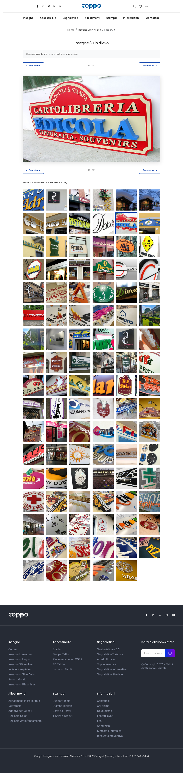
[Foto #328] (79, 339)
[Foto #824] (103, 431)
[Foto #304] (79, 200)
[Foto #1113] (56, 547)
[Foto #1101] (56, 501)
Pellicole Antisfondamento (25, 721)
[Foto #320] (56, 246)
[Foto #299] (149, 339)
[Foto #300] (33, 362)
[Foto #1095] (103, 570)
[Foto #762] (126, 362)
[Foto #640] (103, 362)
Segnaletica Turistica (110, 654)
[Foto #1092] (56, 478)
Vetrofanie (14, 706)
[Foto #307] (149, 200)
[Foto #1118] (126, 547)
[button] (134, 6)
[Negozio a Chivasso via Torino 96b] (56, 431)
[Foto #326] (149, 246)
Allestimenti (92, 18)
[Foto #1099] (33, 501)
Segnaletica (70, 18)
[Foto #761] (126, 408)
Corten (12, 649)
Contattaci (153, 18)
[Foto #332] (103, 339)
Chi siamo (103, 706)
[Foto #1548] (149, 315)
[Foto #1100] (79, 501)
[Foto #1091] (33, 478)
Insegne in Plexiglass (22, 684)
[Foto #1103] (126, 501)
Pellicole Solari (17, 716)
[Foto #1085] (103, 454)
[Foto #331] (103, 269)
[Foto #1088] (149, 431)
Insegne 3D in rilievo (21, 664)
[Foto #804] (103, 292)
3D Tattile (59, 664)
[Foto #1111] (126, 524)
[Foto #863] (79, 408)
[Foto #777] (56, 292)
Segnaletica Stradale (110, 674)
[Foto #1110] (149, 524)
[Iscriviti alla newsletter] (170, 653)
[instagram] (60, 6)
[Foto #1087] (56, 570)
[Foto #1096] (126, 478)
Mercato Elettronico (109, 731)
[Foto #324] (103, 246)
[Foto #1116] (149, 547)
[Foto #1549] (33, 339)
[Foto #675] (56, 362)
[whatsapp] (54, 6)
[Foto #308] (33, 223)
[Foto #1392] (126, 315)
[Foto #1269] (126, 570)
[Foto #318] (33, 454)
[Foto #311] (79, 223)
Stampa (111, 18)
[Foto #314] (103, 385)
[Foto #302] (126, 339)
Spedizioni (103, 726)
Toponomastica (106, 664)
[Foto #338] (126, 269)
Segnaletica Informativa (112, 669)
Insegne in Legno (19, 659)
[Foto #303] (56, 200)
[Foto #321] (79, 385)
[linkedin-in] (43, 6)
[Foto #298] (33, 200)
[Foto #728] (33, 431)
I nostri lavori (105, 716)
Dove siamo (104, 711)
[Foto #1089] (149, 454)
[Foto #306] (126, 200)
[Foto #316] (149, 223)
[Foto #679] (56, 339)
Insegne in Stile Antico (22, 674)
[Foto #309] (56, 223)
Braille (57, 649)
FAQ (99, 721)
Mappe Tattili (61, 654)
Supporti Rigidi (62, 701)
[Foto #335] (33, 408)
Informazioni (131, 18)
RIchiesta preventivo (110, 736)
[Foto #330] (79, 269)
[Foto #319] (33, 246)
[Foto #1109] (33, 547)
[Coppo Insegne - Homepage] (91, 6)
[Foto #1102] (103, 501)
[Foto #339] (149, 269)
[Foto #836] (126, 431)
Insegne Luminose (20, 654)
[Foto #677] (33, 385)
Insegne (28, 18)
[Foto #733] (103, 408)
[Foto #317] (56, 385)
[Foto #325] (126, 246)
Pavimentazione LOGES (67, 659)
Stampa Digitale (63, 706)
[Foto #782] (79, 431)
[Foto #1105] (33, 524)
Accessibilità (48, 18)
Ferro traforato (17, 679)
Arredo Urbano (106, 659)
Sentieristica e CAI (108, 649)
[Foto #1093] (79, 478)
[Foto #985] (79, 454)
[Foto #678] (79, 362)
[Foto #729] (149, 408)
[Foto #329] (56, 269)
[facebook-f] (37, 6)
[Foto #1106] (79, 570)
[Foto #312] (103, 223)
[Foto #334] (149, 385)
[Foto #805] (126, 292)
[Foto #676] (149, 362)
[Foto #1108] (79, 524)
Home (71, 29)
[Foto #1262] (149, 292)
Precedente (34, 65)
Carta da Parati (62, 711)
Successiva (148, 65)
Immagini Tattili (62, 669)
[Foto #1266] (56, 454)
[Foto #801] (79, 292)
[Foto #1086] (126, 454)
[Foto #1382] (56, 315)
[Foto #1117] (33, 570)
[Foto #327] (33, 269)
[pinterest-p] (48, 6)
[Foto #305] (103, 200)
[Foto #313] (126, 385)
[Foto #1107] (56, 524)
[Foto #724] (33, 292)
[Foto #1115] (103, 547)
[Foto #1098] (149, 478)
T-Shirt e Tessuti (63, 716)
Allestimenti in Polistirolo (24, 701)
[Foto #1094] (103, 478)
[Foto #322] (79, 246)
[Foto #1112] (103, 524)
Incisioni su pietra (19, 669)
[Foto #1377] (33, 315)
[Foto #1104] (149, 501)
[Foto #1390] (79, 315)
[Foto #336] (56, 408)
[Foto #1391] (103, 315)
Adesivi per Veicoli (20, 711)
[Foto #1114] (79, 547)
